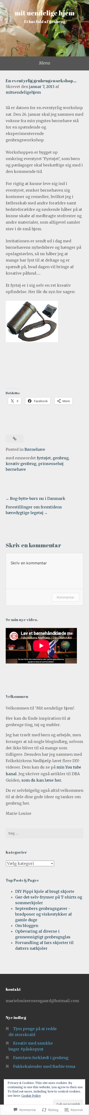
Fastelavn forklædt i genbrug (40, 1057)
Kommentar (65, 597)
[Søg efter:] (44, 833)
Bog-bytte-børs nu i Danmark (37, 498)
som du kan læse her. (41, 780)
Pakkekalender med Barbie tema (44, 1066)
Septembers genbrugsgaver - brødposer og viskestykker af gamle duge (43, 914)
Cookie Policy (31, 1095)
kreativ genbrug (21, 463)
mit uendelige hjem (45, 12)
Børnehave (34, 449)
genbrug (61, 458)
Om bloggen (26, 925)
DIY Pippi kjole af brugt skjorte (44, 891)
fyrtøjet (44, 458)
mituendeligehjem (23, 92)
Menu (44, 63)
